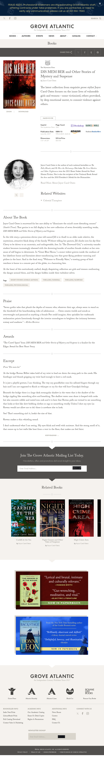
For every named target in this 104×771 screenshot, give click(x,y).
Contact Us (56, 723)
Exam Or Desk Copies (36, 716)
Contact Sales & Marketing (13, 723)
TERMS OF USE (35, 752)
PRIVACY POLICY (23, 752)
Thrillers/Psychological (16, 285)
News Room (56, 712)
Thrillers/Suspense (74, 280)
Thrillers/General (51, 280)
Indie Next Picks (9, 712)
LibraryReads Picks (10, 716)
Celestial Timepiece (52, 201)
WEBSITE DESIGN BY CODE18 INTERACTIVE (73, 752)
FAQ (53, 719)
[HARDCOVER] (48, 118)
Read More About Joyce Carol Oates (58, 183)
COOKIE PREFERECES (50, 752)
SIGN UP (77, 467)
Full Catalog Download (11, 719)
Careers (54, 716)
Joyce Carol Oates (49, 81)
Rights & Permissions (36, 719)
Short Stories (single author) (24, 280)
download (23, 112)
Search (94, 18)
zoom (9, 112)
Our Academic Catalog (36, 712)
